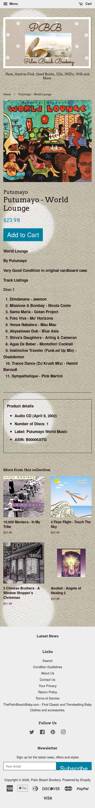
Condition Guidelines (47, 666)
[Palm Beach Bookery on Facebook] (42, 732)
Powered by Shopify (76, 779)
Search (47, 660)
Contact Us (47, 679)
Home (7, 94)
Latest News (48, 636)
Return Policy (47, 692)
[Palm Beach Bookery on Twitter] (31, 732)
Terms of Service (47, 698)
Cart (88, 3)
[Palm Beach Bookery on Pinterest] (52, 732)
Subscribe (74, 767)
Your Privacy (48, 685)
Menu (13, 3)
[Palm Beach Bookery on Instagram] (63, 732)
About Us (47, 673)
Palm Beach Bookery (46, 779)
